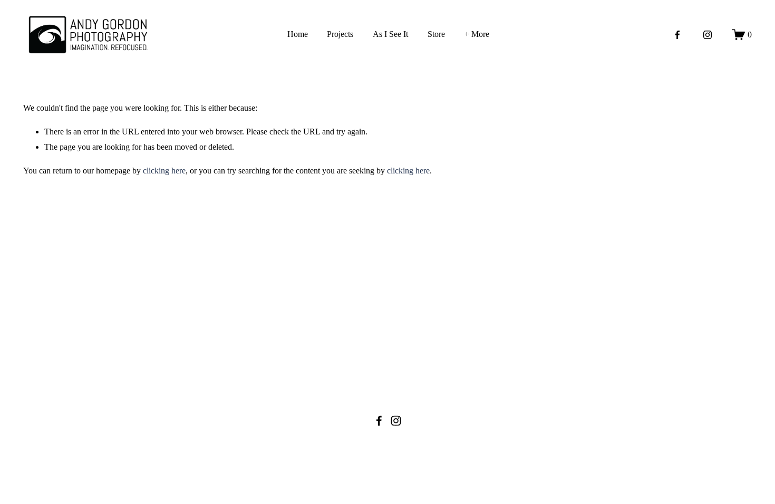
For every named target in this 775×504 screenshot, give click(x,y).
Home (297, 34)
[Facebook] (677, 35)
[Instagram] (707, 35)
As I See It (390, 34)
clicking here (164, 170)
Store (436, 34)
